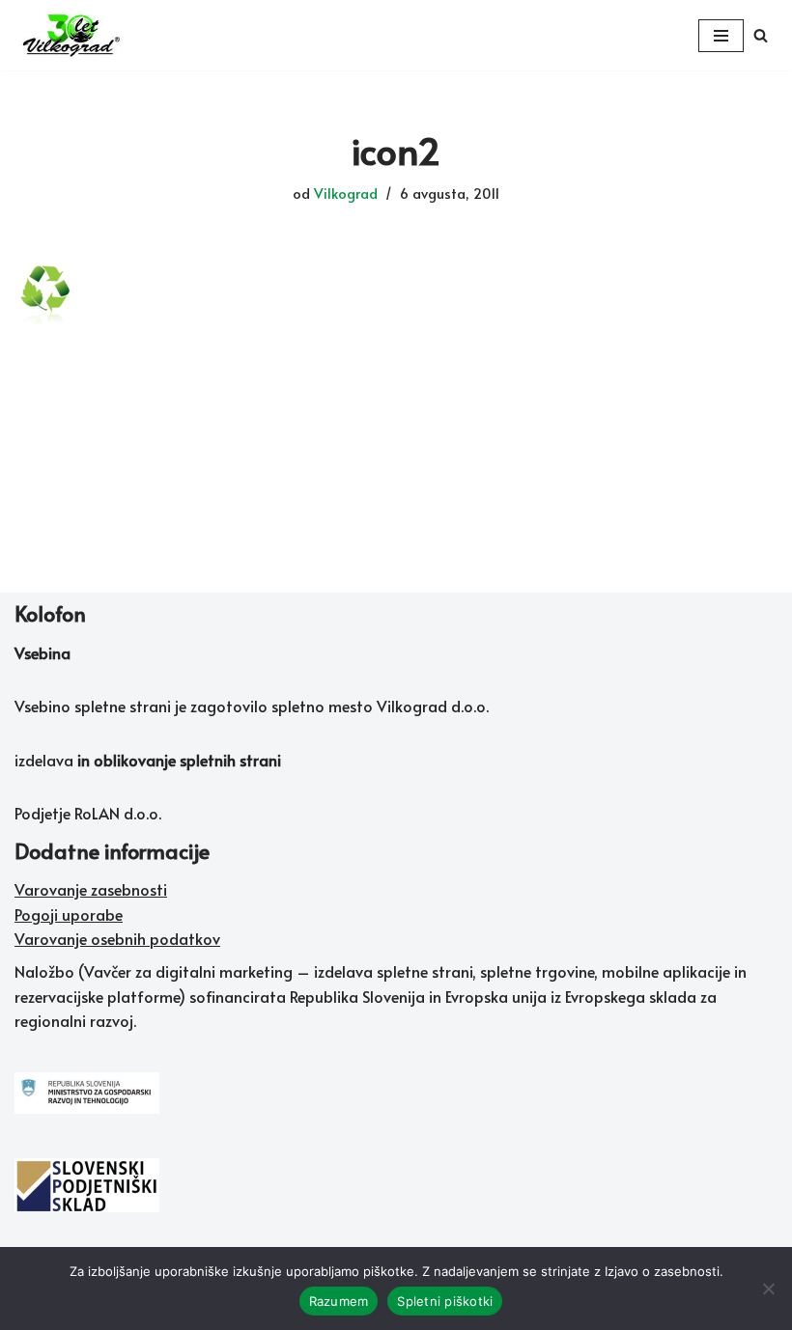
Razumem (339, 1301)
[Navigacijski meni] (721, 35)
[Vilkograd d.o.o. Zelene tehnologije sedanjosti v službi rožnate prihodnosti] (72, 35)
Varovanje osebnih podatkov (117, 938)
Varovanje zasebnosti (90, 889)
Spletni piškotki (445, 1301)
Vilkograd (346, 193)
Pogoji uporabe (68, 914)
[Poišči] (760, 35)
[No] (768, 1288)
